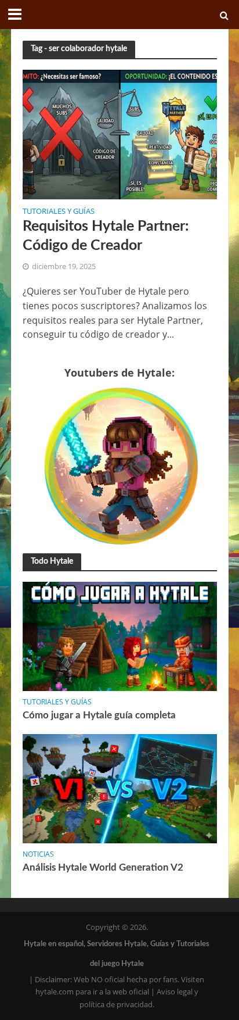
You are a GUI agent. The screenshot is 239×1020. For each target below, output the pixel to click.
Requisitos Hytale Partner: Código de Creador (106, 235)
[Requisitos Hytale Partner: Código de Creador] (120, 133)
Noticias (38, 854)
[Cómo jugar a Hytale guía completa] (120, 636)
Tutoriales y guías (59, 212)
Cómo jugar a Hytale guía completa (99, 715)
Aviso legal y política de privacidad (138, 998)
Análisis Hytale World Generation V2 (103, 867)
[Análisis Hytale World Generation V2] (120, 788)
